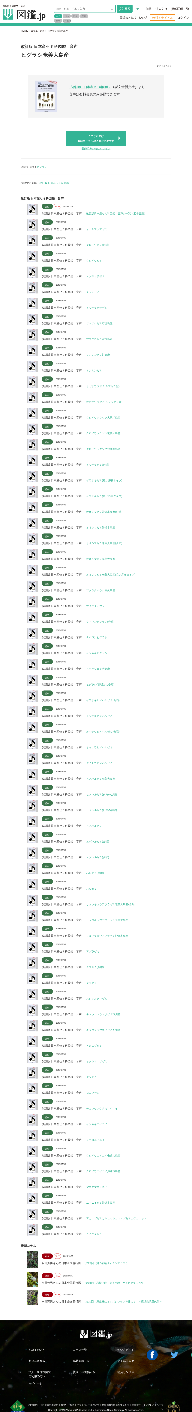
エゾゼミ (91, 1077)
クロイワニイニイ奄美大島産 (103, 1155)
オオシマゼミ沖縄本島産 (100, 527)
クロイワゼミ (94, 260)
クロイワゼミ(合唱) (97, 245)
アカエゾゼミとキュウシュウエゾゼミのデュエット (116, 1218)
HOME (24, 30)
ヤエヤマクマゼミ (96, 229)
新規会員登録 (36, 1361)
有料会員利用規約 (49, 1404)
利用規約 (33, 1404)
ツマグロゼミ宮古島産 (99, 339)
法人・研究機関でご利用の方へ (39, 1374)
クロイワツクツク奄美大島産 (103, 433)
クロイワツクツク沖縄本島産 (103, 449)
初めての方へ (36, 1349)
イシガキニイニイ (96, 1124)
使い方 (143, 17)
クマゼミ (91, 983)
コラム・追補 (37, 30)
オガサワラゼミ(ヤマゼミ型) (103, 386)
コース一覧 (80, 1349)
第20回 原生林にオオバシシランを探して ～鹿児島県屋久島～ (124, 1301)
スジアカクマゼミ (96, 998)
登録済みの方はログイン (96, 148)
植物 (67, 16)
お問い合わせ (67, 1404)
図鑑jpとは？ (128, 17)
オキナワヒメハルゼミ (99, 747)
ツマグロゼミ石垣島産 (99, 323)
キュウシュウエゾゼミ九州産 (103, 1030)
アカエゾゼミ (94, 1045)
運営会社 (136, 1404)
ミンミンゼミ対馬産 (98, 354)
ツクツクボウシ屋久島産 (100, 590)
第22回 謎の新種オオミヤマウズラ (107, 1263)
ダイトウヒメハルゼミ (99, 763)
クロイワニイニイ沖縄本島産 (103, 1171)
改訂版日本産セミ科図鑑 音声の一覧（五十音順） (116, 213)
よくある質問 (125, 1361)
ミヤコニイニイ (95, 1140)
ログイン (183, 17)
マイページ (35, 1383)
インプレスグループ (153, 1404)
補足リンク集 (125, 1372)
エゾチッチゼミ (95, 276)
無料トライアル (162, 17)
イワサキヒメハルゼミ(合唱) (103, 700)
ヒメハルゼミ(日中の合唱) (101, 810)
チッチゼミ (92, 292)
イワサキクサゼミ (96, 307)
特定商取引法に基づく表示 (115, 1404)
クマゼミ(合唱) (95, 967)
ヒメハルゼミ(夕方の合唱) (101, 794)
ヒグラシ (42, 166)
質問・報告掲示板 (84, 1372)
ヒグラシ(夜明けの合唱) (100, 684)
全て (58, 16)
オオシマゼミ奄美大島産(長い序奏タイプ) (110, 574)
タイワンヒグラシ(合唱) (100, 621)
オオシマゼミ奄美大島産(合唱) (104, 543)
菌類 (84, 16)
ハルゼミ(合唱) (95, 873)
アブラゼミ (92, 951)
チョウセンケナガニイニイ (102, 1108)
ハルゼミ (91, 888)
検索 (127, 8)
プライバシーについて (88, 1404)
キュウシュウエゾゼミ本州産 (103, 1014)
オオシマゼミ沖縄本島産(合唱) (104, 511)
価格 (149, 9)
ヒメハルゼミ (94, 825)
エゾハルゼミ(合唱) (97, 841)
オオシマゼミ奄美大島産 (100, 559)
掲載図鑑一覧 (180, 9)
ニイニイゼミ (94, 1234)
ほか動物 (67, 20)
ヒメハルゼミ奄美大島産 (100, 778)
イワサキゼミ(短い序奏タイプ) (104, 480)
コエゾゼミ (92, 1092)
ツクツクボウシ (95, 606)
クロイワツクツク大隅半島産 (103, 417)
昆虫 (58, 20)
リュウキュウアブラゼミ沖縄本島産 (107, 935)
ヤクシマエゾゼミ (96, 1061)
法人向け (161, 9)
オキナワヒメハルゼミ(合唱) (103, 731)
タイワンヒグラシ (96, 637)
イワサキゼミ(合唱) (97, 464)
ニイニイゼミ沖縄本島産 (100, 1202)
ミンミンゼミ (94, 370)
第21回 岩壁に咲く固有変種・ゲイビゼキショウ (115, 1283)
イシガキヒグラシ (96, 653)
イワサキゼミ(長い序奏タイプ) (104, 496)
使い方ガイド (125, 1349)
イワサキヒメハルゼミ (99, 716)
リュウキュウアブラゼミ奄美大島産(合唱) (110, 904)
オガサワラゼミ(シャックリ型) (104, 402)
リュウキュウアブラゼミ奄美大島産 (107, 920)
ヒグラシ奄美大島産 (98, 668)
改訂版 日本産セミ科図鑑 (54, 183)
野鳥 (75, 16)
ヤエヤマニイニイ (96, 1187)
